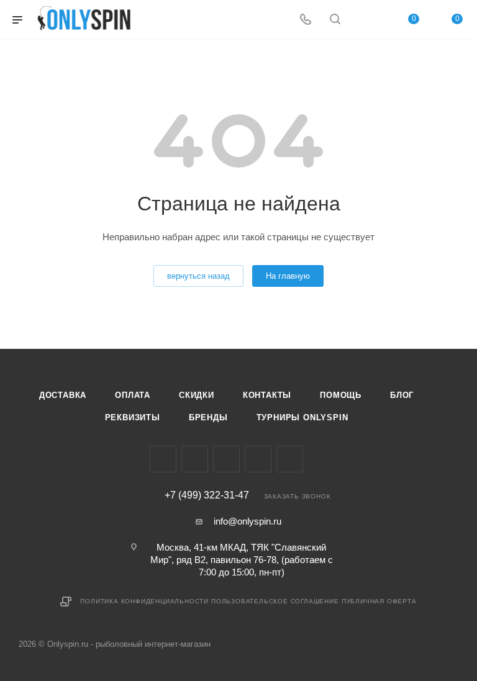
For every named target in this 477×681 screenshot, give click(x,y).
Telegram (226, 459)
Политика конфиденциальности (144, 601)
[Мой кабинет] (364, 20)
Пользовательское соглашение (275, 601)
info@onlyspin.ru (247, 521)
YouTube (258, 459)
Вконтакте (163, 459)
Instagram (194, 459)
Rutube (289, 459)
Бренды (208, 417)
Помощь (340, 395)
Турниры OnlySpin (302, 417)
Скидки (196, 395)
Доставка (62, 395)
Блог (402, 395)
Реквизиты (132, 417)
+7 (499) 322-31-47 (207, 495)
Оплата (132, 395)
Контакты (267, 395)
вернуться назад (198, 276)
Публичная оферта (379, 601)
